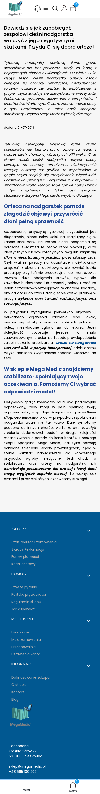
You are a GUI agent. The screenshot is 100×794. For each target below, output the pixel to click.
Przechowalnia (23, 646)
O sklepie (19, 684)
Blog (14, 699)
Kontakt (18, 692)
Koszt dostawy (23, 564)
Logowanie (20, 632)
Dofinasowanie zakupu (30, 677)
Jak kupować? (23, 609)
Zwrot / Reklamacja (27, 549)
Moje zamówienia (26, 639)
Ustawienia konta (25, 654)
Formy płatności (25, 556)
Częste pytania (24, 587)
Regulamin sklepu (26, 601)
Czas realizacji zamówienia (34, 542)
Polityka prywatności (28, 594)
